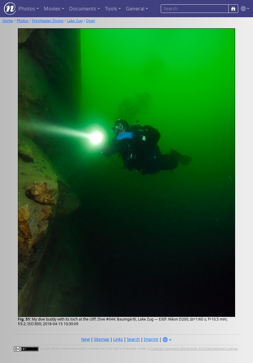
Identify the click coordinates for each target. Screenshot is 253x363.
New (85, 339)
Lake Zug (74, 20)
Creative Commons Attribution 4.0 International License (194, 348)
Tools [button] (111, 8)
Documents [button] (82, 8)
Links (118, 339)
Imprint (151, 339)
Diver (90, 20)
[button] (243, 8)
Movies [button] (52, 8)
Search (133, 339)
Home (7, 20)
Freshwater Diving (47, 20)
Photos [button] (27, 8)
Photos (22, 20)
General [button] (135, 8)
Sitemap (101, 339)
